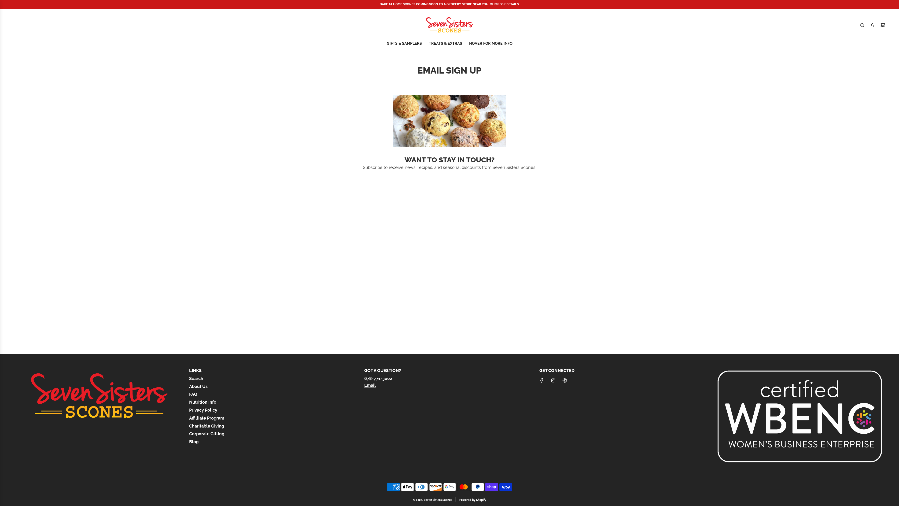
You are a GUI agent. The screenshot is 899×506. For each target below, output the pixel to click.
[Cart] (882, 25)
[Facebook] (542, 380)
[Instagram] (553, 380)
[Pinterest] (565, 380)
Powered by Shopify (472, 500)
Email (370, 385)
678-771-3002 (378, 378)
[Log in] (872, 25)
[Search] (862, 25)
